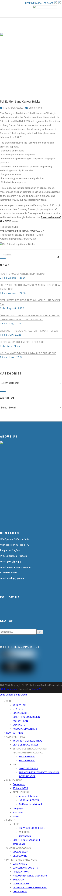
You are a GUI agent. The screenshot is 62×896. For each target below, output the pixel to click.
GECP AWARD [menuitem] (20, 855)
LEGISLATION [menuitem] (20, 891)
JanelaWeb (37, 689)
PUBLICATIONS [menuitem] (14, 780)
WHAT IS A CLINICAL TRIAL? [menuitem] (28, 740)
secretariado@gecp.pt (19, 567)
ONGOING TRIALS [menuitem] (28, 768)
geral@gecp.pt (14, 561)
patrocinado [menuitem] (19, 844)
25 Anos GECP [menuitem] (20, 788)
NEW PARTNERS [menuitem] (14, 732)
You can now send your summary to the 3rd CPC (28, 353)
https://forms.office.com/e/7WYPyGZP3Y (22, 230)
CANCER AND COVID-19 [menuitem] (25, 867)
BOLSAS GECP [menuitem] (20, 851)
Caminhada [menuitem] (25, 836)
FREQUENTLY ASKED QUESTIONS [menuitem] (30, 875)
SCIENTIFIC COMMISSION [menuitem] (26, 716)
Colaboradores (9, 689)
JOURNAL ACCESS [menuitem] (29, 800)
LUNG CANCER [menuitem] (20, 863)
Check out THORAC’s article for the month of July (29, 331)
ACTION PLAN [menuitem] (20, 720)
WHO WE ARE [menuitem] (20, 705)
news (39, 108)
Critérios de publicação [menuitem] (31, 804)
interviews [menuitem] (18, 812)
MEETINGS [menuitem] (24, 832)
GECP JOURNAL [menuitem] (21, 792)
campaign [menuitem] (18, 808)
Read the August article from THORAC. (22, 274)
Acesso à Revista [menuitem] (28, 796)
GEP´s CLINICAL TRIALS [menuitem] (25, 744)
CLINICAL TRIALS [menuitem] (15, 736)
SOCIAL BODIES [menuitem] (21, 713)
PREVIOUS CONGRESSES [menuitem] (32, 828)
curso (32, 108)
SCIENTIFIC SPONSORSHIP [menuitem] (27, 840)
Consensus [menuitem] (19, 784)
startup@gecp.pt (16, 578)
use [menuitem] (15, 764)
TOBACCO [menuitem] (18, 879)
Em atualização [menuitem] (27, 756)
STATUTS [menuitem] (18, 709)
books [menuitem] (16, 816)
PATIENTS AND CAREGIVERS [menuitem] (21, 859)
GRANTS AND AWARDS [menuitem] (18, 847)
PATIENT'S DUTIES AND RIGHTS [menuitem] (30, 887)
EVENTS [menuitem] (10, 820)
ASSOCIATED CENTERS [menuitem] (25, 728)
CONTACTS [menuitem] (19, 724)
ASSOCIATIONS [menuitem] (21, 883)
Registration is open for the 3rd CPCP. (22, 342)
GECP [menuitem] (9, 701)
